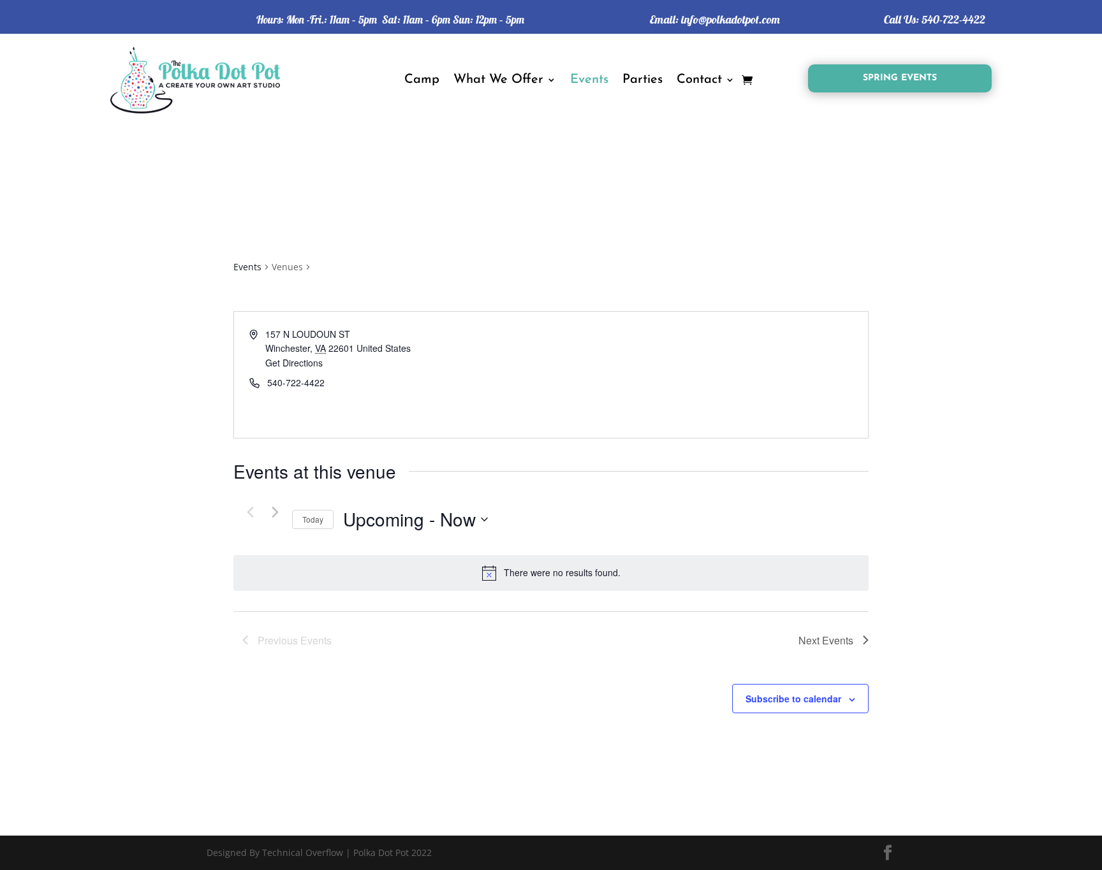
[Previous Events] (250, 512)
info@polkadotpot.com (730, 19)
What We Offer (498, 79)
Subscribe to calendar (793, 698)
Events (589, 79)
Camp (421, 79)
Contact (699, 79)
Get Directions (294, 362)
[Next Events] (275, 512)
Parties (642, 79)
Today (312, 519)
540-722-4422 (953, 19)
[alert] (551, 573)
